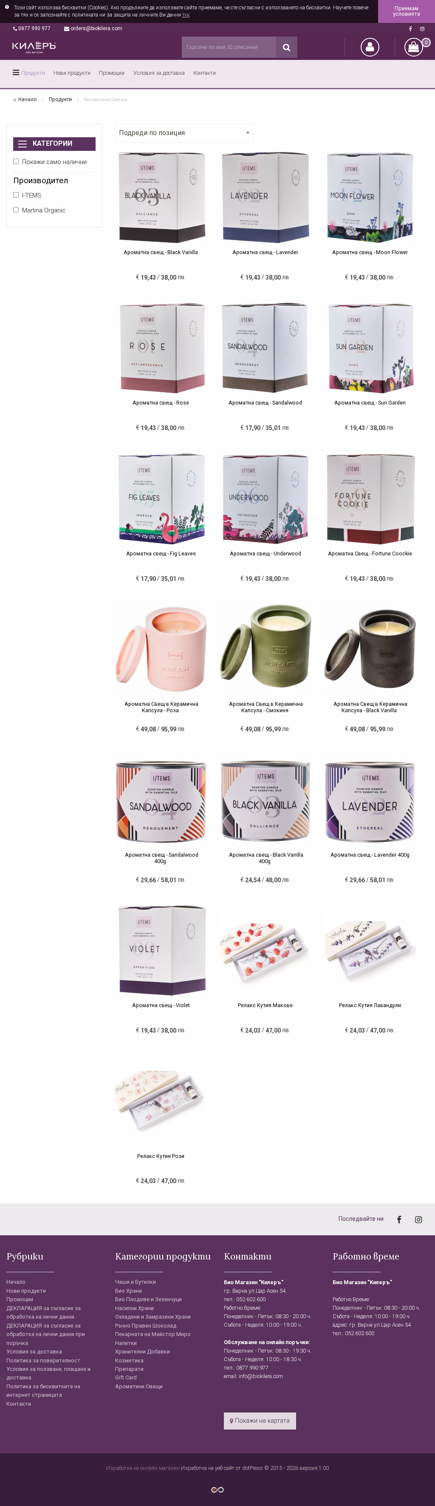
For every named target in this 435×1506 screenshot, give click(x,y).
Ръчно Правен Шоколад (145, 1325)
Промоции (111, 73)
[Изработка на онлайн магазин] (217, 1489)
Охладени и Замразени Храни (153, 1317)
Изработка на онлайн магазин (143, 1468)
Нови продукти (72, 73)
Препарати (129, 1369)
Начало (27, 99)
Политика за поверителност (43, 1360)
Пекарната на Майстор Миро (153, 1334)
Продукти (33, 73)
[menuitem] (28, 74)
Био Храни (128, 1291)
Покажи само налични (54, 162)
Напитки (126, 1343)
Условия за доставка (159, 73)
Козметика (129, 1360)
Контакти (204, 73)
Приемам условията (406, 11)
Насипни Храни (134, 1308)
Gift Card (126, 1377)
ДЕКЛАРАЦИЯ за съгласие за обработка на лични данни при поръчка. (45, 1334)
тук (185, 15)
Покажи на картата (261, 1420)
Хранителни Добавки (142, 1351)
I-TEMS (31, 195)
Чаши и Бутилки (135, 1282)
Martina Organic (43, 210)
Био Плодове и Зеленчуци (148, 1299)
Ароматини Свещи (139, 1386)
